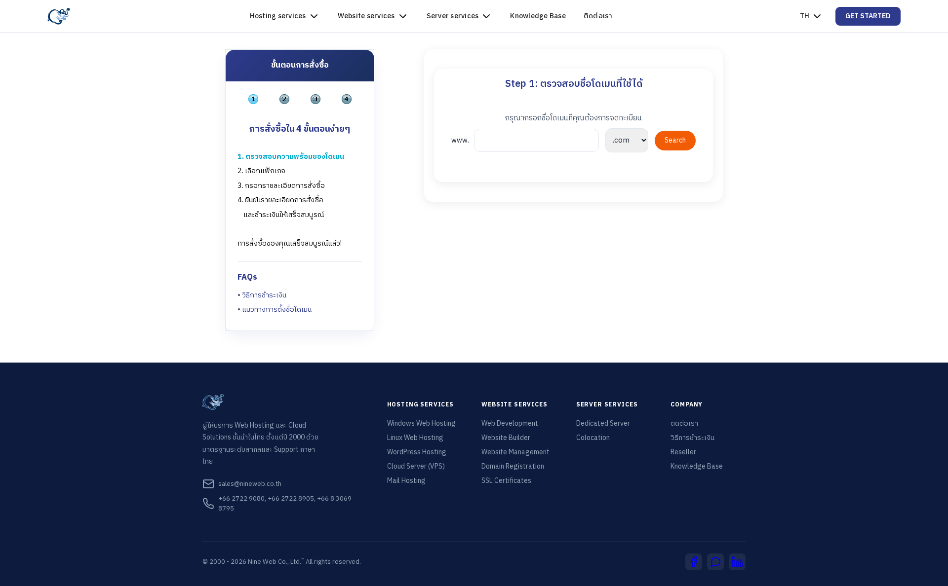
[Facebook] (693, 561)
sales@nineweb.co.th (249, 483)
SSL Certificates (506, 481)
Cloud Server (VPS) (416, 467)
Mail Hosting (406, 481)
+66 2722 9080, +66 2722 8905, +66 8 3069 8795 (285, 503)
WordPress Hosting (416, 452)
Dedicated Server (603, 424)
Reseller (683, 452)
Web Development (509, 424)
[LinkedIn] (737, 561)
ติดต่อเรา (598, 16)
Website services (366, 16)
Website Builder (505, 438)
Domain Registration (512, 467)
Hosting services (278, 16)
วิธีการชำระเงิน (264, 295)
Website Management (515, 452)
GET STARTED (868, 16)
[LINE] (715, 561)
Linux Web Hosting (415, 438)
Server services (453, 16)
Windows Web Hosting (421, 424)
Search (675, 140)
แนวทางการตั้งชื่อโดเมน (277, 310)
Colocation (593, 438)
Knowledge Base (538, 16)
